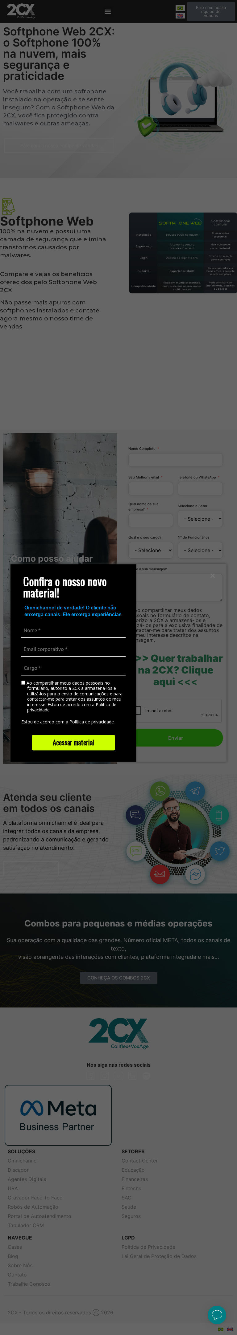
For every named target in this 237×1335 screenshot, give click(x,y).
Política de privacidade (91, 722)
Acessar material (73, 742)
